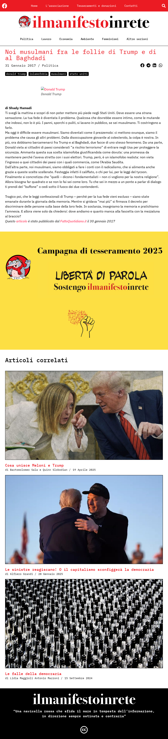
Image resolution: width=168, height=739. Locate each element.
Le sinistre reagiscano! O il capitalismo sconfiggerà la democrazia (79, 569)
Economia (66, 39)
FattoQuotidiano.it (73, 221)
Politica (26, 39)
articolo (21, 221)
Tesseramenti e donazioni (96, 6)
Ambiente (87, 39)
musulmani (58, 74)
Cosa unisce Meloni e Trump (34, 465)
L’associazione (57, 6)
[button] (163, 5)
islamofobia (39, 74)
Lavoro (46, 39)
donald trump (16, 74)
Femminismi (110, 39)
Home (34, 6)
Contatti (130, 6)
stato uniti (79, 74)
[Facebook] (4, 5)
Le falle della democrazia (33, 673)
